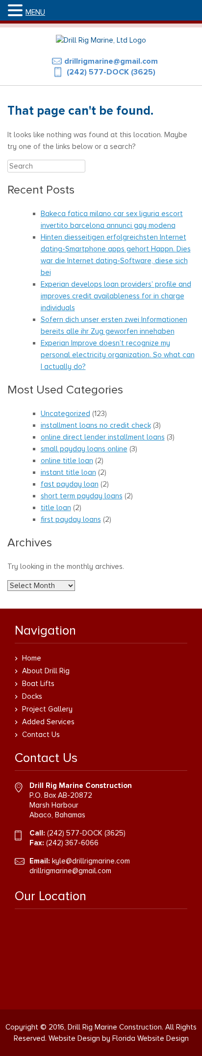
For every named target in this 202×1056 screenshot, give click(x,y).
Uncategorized (65, 413)
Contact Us (41, 734)
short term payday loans (82, 495)
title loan (56, 507)
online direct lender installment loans (103, 437)
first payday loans (71, 519)
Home (31, 658)
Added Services (48, 721)
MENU (35, 12)
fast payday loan (70, 484)
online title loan (67, 460)
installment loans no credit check (96, 425)
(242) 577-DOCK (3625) (111, 72)
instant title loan (68, 472)
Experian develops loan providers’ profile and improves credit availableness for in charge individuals (116, 296)
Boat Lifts (38, 683)
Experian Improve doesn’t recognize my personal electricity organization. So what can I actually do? (118, 355)
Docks (32, 696)
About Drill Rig (46, 670)
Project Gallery (47, 709)
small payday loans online (84, 448)
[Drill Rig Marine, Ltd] (101, 40)
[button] (16, 11)
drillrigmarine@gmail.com (111, 61)
